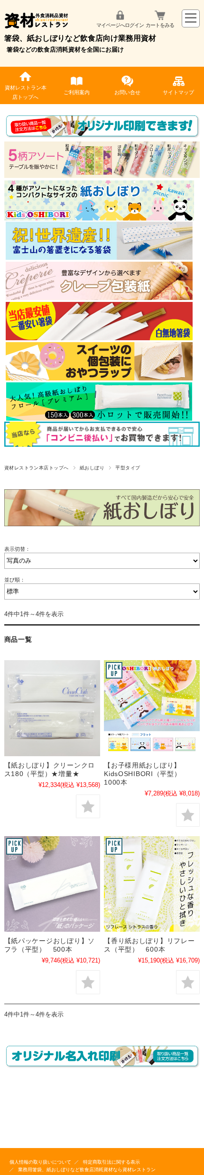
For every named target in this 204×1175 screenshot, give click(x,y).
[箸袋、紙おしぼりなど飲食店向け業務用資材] (36, 30)
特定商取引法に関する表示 (111, 1162)
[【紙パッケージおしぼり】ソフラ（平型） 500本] (52, 884)
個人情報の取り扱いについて (40, 1162)
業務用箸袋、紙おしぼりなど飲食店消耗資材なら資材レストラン (87, 1169)
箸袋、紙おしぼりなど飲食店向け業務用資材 (80, 38)
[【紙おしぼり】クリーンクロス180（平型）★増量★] (52, 708)
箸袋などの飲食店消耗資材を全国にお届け (65, 49)
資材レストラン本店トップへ (25, 92)
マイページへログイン (120, 25)
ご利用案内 (77, 92)
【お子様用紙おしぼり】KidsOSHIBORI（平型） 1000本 (146, 773)
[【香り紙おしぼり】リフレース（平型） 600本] (152, 884)
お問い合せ (127, 92)
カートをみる (160, 25)
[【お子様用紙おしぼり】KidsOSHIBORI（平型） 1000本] (152, 708)
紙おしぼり (92, 467)
